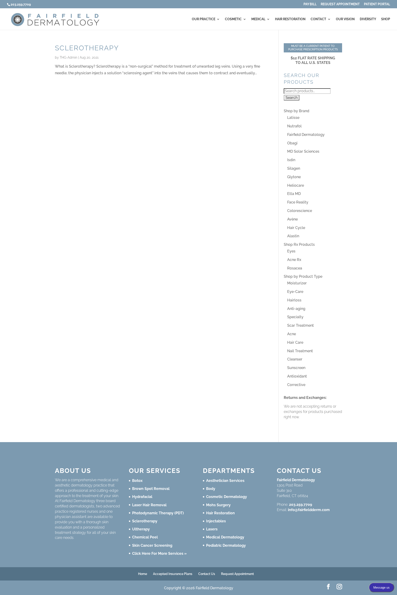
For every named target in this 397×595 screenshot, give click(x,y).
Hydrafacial (142, 497)
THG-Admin (68, 57)
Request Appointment (340, 4)
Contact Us (206, 574)
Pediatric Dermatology (226, 545)
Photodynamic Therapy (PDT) (158, 513)
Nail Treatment (300, 351)
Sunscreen (296, 368)
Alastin (293, 236)
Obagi (292, 143)
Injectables (216, 521)
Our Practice (203, 19)
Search (292, 97)
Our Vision (345, 19)
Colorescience (299, 211)
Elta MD (294, 194)
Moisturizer (297, 283)
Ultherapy (141, 529)
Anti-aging (296, 308)
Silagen (293, 168)
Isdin (291, 160)
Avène (292, 219)
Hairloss (294, 300)
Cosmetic (233, 19)
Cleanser (294, 359)
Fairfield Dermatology (306, 134)
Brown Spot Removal (151, 488)
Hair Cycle (296, 228)
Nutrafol (294, 126)
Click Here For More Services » (159, 553)
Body (210, 488)
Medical (258, 19)
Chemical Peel (145, 537)
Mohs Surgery (218, 505)
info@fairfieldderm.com (309, 510)
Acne (291, 334)
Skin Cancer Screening (152, 545)
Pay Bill (310, 4)
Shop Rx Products (299, 244)
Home (142, 574)
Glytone (294, 177)
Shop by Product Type (303, 276)
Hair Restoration (290, 19)
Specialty (295, 317)
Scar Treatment (300, 325)
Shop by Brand (296, 111)
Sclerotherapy (87, 48)
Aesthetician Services (225, 480)
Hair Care (295, 342)
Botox (137, 480)
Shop (385, 19)
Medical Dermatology (225, 537)
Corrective (296, 385)
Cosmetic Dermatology (226, 497)
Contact (318, 19)
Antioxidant (297, 376)
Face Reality (297, 202)
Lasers (212, 529)
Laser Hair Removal (149, 505)
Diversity (368, 19)
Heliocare (295, 185)
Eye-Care (295, 291)
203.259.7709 (300, 504)
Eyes (291, 251)
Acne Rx (294, 259)
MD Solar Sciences (303, 151)
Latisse (293, 117)
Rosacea (294, 268)
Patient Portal (377, 4)
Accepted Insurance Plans (172, 574)
